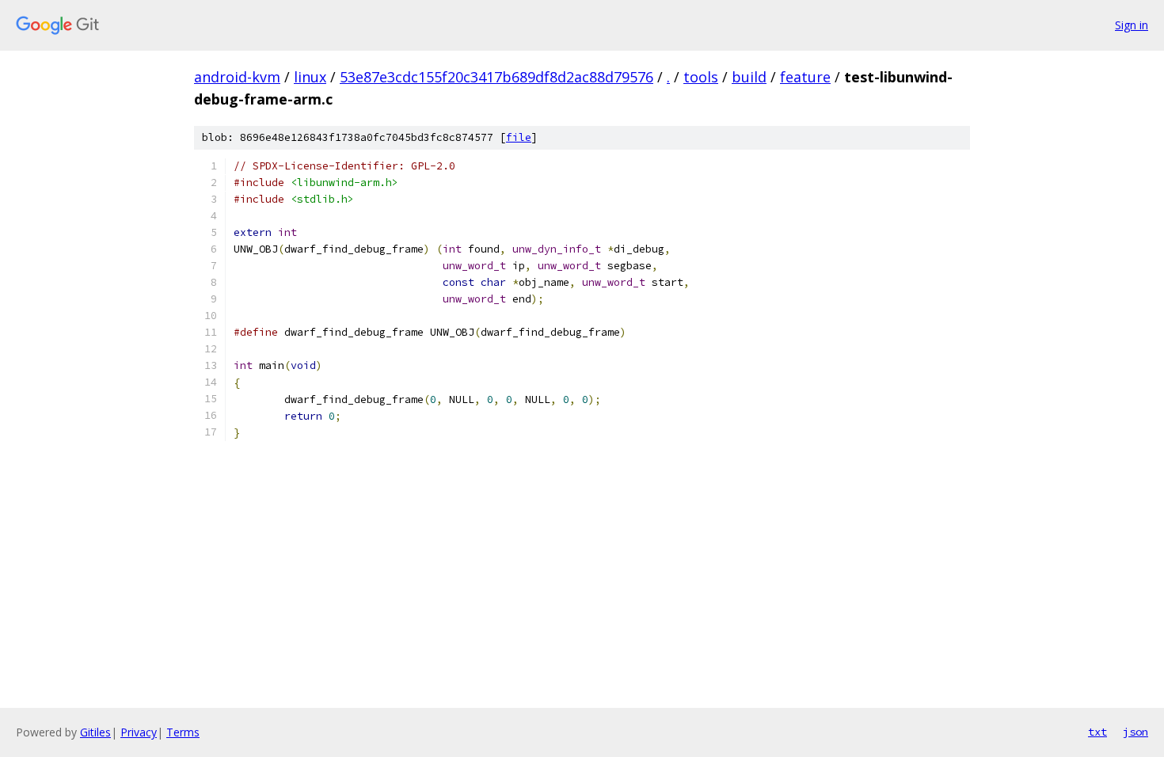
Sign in (1131, 24)
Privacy (138, 732)
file (518, 137)
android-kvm (237, 76)
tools (700, 76)
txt (1097, 732)
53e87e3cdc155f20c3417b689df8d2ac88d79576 (496, 76)
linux (310, 76)
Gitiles (95, 732)
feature (805, 76)
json (1135, 732)
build (749, 76)
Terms (183, 732)
